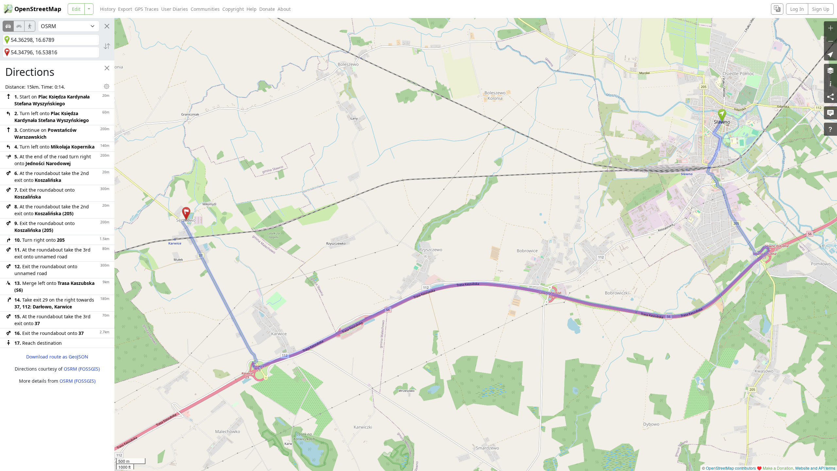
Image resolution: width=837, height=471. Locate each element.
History (107, 9)
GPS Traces (147, 9)
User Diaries (174, 9)
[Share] (830, 96)
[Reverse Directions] (107, 46)
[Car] (8, 26)
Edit (76, 9)
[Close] (107, 26)
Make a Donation (778, 468)
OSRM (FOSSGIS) (82, 369)
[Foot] (29, 26)
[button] (722, 115)
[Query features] (830, 129)
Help (252, 9)
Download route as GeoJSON (57, 357)
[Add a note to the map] (830, 112)
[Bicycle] (19, 26)
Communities (205, 9)
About (284, 9)
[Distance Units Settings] (107, 86)
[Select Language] (777, 9)
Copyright (233, 9)
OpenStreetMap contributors (731, 468)
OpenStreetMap (37, 9)
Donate (267, 9)
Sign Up (820, 9)
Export (125, 9)
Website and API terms (815, 468)
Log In (797, 9)
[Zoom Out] (830, 40)
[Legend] (830, 83)
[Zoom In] (830, 27)
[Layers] (830, 70)
